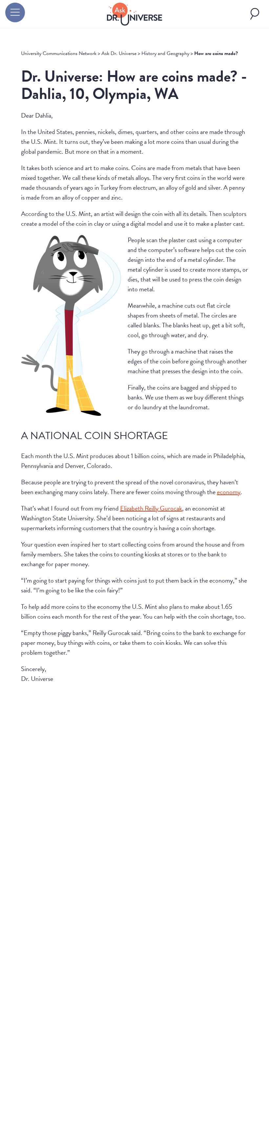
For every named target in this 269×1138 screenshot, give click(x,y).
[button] (15, 12)
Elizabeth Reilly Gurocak (151, 508)
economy (228, 492)
